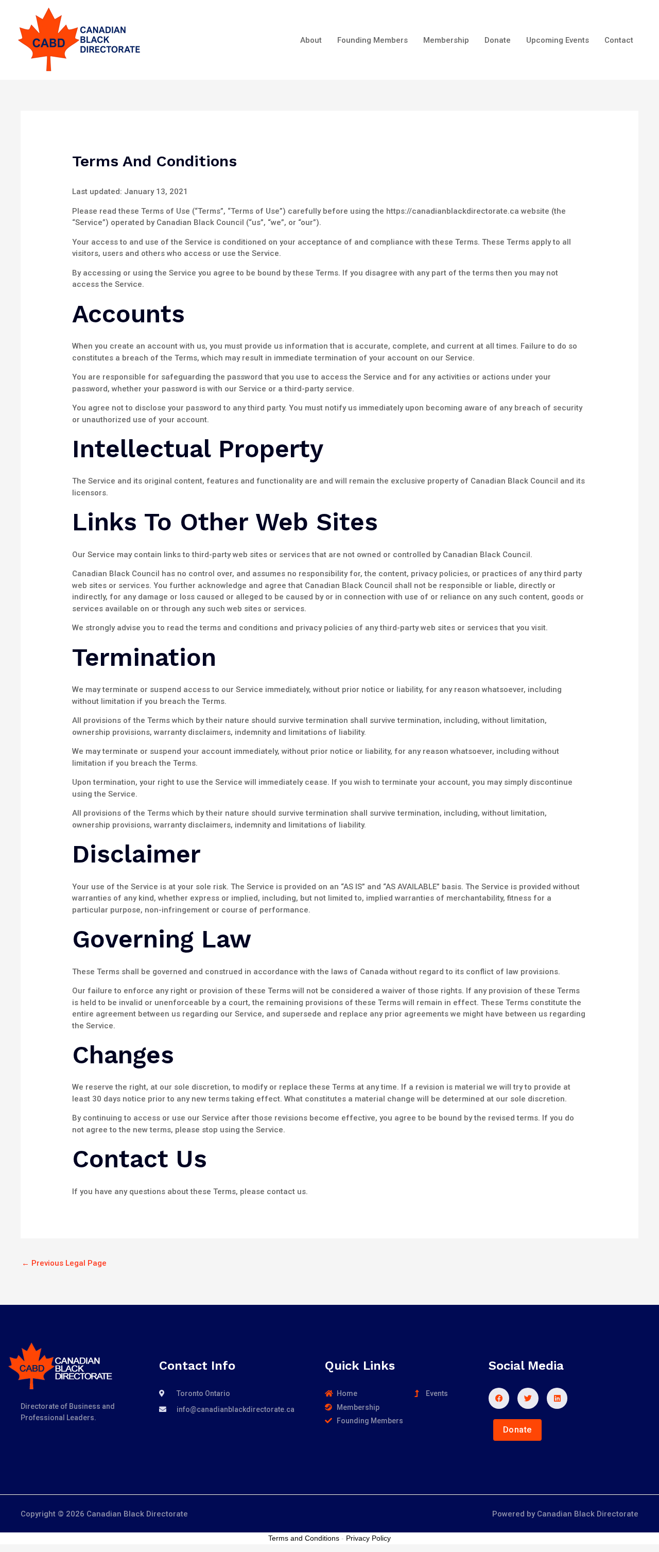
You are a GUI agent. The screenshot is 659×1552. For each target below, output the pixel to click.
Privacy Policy (368, 1538)
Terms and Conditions (303, 1538)
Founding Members (372, 40)
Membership (446, 40)
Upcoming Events (557, 40)
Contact (618, 40)
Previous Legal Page (64, 1263)
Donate (497, 40)
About (311, 40)
